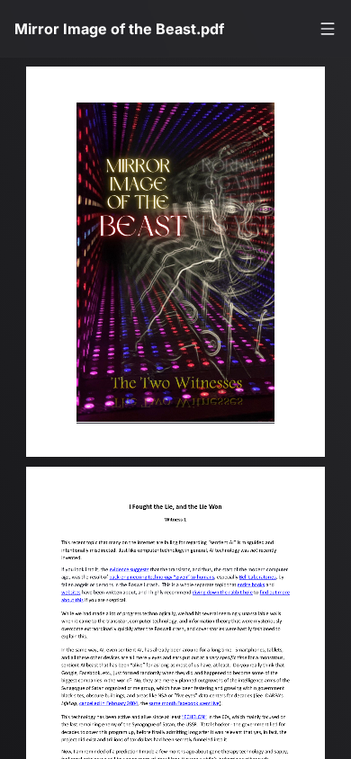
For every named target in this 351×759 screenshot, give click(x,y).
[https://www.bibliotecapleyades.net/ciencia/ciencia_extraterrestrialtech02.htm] (233, 598)
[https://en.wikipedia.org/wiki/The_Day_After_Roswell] (263, 589)
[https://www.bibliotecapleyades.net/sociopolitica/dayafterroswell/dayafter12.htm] (270, 581)
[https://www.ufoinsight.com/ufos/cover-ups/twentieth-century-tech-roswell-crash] (134, 574)
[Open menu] (327, 28)
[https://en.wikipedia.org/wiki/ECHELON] (203, 724)
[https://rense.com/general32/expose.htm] (73, 598)
